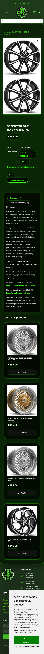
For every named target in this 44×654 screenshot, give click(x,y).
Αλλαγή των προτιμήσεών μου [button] (27, 646)
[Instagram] (20, 4)
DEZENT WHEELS (24, 154)
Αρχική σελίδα (9, 32)
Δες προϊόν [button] (22, 372)
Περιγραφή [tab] (14, 198)
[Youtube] (24, 4)
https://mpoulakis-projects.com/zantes (20, 285)
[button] (7, 12)
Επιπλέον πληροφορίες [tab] (19, 203)
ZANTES (18, 32)
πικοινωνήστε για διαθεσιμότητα (21, 167)
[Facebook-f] (16, 4)
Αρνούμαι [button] (26, 642)
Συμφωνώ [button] (26, 638)
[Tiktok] (28, 4)
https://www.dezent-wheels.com (18, 293)
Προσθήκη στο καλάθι (17, 180)
